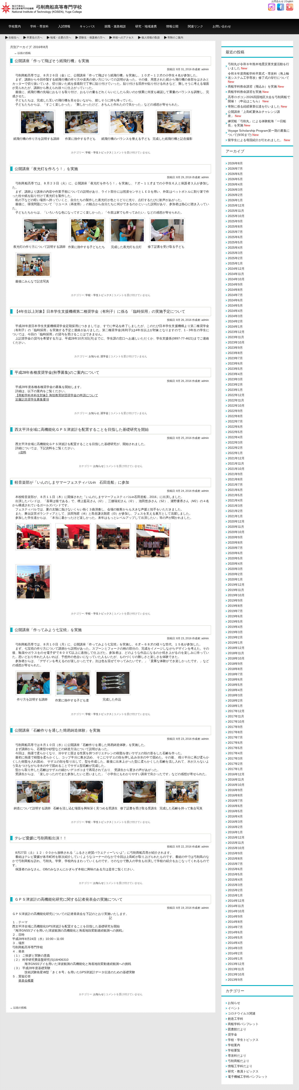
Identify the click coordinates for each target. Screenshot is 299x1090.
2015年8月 (235, 858)
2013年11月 (236, 969)
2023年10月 (236, 342)
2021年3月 (235, 505)
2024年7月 (235, 295)
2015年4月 (235, 879)
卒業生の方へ (34, 37)
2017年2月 (235, 763)
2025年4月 (235, 247)
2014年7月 (235, 927)
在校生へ (14, 37)
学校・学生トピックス (98, 152)
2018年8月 (235, 669)
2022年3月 (235, 442)
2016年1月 (235, 832)
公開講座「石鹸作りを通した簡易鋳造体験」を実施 (57, 730)
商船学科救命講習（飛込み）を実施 (256, 86)
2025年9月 (235, 221)
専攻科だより (237, 1055)
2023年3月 (235, 379)
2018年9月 (235, 663)
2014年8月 (235, 921)
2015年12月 (236, 837)
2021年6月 (235, 490)
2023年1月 (235, 389)
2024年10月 (236, 279)
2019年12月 (236, 584)
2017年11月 (236, 716)
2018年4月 (235, 690)
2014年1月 (235, 958)
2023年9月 (235, 347)
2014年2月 (235, 953)
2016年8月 (235, 795)
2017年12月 (236, 711)
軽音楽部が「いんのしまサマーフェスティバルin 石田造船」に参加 (72, 482)
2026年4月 (235, 184)
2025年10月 (236, 216)
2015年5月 (235, 874)
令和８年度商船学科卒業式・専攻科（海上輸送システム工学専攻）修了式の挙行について (258, 77)
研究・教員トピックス (243, 1071)
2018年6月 (235, 679)
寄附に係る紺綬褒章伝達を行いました (257, 106)
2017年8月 (235, 732)
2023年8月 (235, 353)
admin (205, 69)
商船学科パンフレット (243, 1024)
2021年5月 (235, 495)
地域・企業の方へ (60, 37)
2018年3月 (235, 695)
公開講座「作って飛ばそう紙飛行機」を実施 (52, 61)
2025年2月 (235, 258)
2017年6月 (235, 742)
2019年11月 (236, 590)
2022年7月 (235, 421)
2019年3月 (235, 632)
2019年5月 (235, 621)
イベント (234, 1008)
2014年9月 (235, 916)
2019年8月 (235, 605)
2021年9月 (235, 474)
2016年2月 (235, 827)
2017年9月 (235, 727)
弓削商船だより (238, 1061)
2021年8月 (235, 479)
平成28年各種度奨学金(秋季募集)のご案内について (57, 372)
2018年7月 (235, 674)
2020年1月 (235, 579)
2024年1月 (235, 326)
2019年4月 (235, 627)
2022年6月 (235, 426)
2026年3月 (235, 189)
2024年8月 (235, 289)
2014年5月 (235, 937)
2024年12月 (236, 268)
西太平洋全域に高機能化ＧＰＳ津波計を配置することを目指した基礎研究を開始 (82, 429)
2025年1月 (235, 263)
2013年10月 (236, 974)
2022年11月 (236, 400)
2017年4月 (235, 753)
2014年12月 (236, 900)
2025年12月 (236, 205)
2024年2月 (235, 321)
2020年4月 (235, 563)
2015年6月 (235, 869)
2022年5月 (235, 432)
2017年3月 (235, 758)
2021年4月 (235, 500)
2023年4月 (235, 374)
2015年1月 (235, 895)
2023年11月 (236, 337)
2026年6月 (235, 174)
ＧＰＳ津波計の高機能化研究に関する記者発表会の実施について (69, 899)
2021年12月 (236, 458)
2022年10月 (236, 405)
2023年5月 (235, 368)
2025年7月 (235, 231)
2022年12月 (236, 395)
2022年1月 (235, 453)
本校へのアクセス (123, 37)
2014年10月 (236, 911)
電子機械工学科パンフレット (248, 1076)
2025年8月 (235, 226)
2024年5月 (235, 305)
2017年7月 (235, 737)
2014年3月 (235, 948)
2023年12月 (236, 332)
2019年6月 (235, 616)
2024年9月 (235, 284)
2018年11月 (236, 653)
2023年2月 (235, 384)
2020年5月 (235, 558)
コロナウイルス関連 (241, 1013)
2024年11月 (236, 274)
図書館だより (237, 1029)
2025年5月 (235, 242)
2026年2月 (235, 195)
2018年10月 (236, 658)
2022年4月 (235, 437)
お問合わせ (277, 1)
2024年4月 (235, 310)
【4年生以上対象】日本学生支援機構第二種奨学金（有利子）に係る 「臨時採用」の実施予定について (100, 311)
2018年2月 (235, 700)
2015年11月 (236, 842)
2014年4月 (235, 943)
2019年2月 (235, 637)
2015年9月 (235, 853)
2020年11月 (236, 526)
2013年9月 (235, 979)
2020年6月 (235, 553)
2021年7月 (235, 484)
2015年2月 (235, 890)
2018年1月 (235, 706)
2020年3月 (235, 569)
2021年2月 (235, 511)
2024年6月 (235, 300)
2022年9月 (235, 411)
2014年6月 (235, 932)
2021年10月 (236, 468)
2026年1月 (235, 200)
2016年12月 (236, 774)
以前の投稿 (22, 53)
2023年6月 (235, 363)
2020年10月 (236, 532)
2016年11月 (236, 779)
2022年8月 (235, 416)
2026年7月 (235, 168)
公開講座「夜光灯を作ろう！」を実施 (46, 169)
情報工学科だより (240, 1066)
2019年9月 (235, 600)
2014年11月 (236, 906)
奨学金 (104, 356)
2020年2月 (235, 574)
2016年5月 (235, 811)
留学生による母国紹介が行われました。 (259, 140)
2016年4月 (235, 816)
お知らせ (94, 356)
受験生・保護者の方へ (92, 37)
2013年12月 (236, 964)
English (289, 1)
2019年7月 (235, 611)
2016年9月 (235, 790)
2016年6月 (235, 806)
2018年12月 (236, 648)
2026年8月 (235, 163)
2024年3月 (235, 316)
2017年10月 (236, 721)
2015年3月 (235, 885)
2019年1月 (235, 642)
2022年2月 (235, 447)
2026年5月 (235, 179)
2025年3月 (235, 253)
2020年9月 (235, 537)
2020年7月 (235, 547)
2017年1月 (235, 769)
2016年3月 (235, 821)
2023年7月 (235, 358)
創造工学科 (235, 1018)
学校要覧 (234, 1050)
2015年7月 (235, 864)
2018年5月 (235, 684)
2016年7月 (235, 800)
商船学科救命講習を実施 (248, 91)
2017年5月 (235, 748)
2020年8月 (235, 542)
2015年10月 (236, 848)
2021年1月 (235, 516)
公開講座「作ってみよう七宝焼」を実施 (48, 630)
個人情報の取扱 (150, 37)
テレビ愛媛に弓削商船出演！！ (41, 838)
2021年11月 (236, 463)
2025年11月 (236, 210)
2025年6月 (235, 237)
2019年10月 (236, 595)
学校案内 (234, 1045)
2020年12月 (236, 521)
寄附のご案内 (175, 37)
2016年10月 (236, 785)
